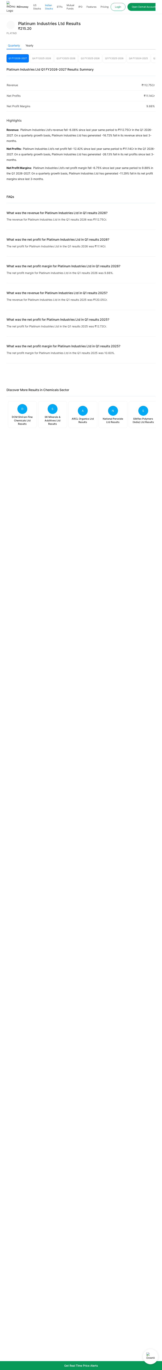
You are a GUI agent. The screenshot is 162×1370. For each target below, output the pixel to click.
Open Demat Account (144, 6)
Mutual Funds (70, 7)
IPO (80, 6)
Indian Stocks (49, 7)
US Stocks (37, 7)
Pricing (104, 6)
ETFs (59, 6)
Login (118, 6)
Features (91, 6)
